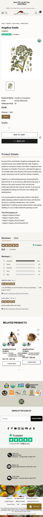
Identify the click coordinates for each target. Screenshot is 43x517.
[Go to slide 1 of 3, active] (19, 369)
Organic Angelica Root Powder (13, 220)
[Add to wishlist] (18, 330)
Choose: (7, 112)
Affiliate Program (20, 501)
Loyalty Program (8, 501)
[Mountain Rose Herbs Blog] (26, 428)
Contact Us (9, 498)
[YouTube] (15, 428)
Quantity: (5, 123)
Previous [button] (5, 340)
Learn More (22, 4)
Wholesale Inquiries (31, 498)
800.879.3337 (16, 455)
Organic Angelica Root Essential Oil (15, 223)
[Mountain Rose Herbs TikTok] (30, 428)
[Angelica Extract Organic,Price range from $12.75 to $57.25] (11, 337)
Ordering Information (33, 501)
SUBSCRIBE (36, 418)
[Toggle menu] (3, 13)
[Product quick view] (18, 334)
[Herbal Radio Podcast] (34, 428)
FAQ (18, 504)
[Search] (6, 13)
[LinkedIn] (22, 428)
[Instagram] (19, 428)
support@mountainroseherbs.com (24, 466)
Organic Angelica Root (10, 218)
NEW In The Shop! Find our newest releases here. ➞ (21, 8)
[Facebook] (8, 428)
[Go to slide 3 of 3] (24, 369)
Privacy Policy (11, 504)
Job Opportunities (19, 498)
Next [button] (38, 340)
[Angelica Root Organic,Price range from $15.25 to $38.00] (31, 337)
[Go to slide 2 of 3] (21, 369)
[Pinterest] (12, 428)
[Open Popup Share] (40, 137)
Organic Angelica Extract (11, 215)
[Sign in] (36, 13)
